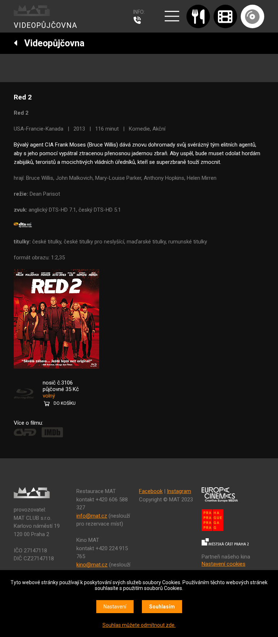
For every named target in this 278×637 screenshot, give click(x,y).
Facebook (151, 491)
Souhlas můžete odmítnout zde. (139, 625)
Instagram (179, 491)
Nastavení (115, 607)
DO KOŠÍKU (65, 403)
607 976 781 (139, 20)
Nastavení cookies (223, 564)
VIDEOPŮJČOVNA (45, 25)
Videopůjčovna (51, 43)
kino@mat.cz (92, 564)
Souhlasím (162, 607)
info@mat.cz (91, 516)
